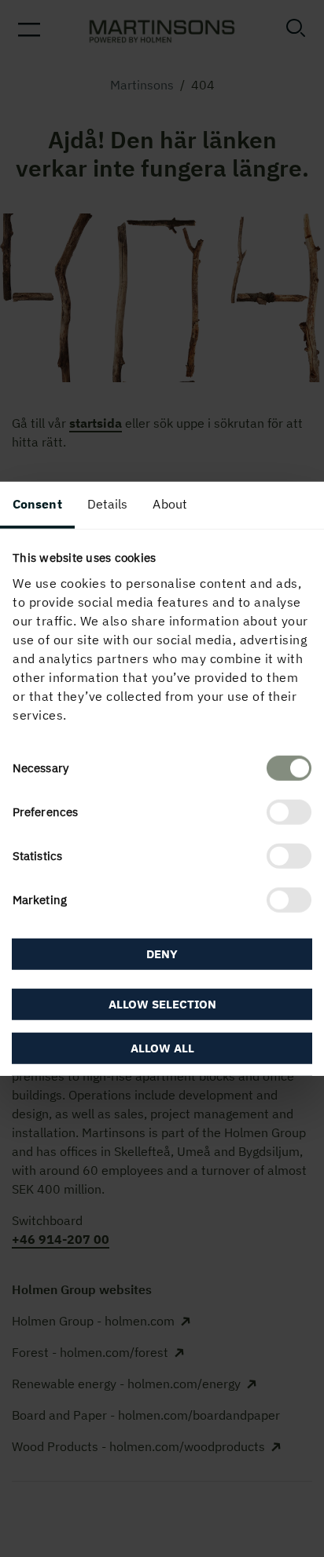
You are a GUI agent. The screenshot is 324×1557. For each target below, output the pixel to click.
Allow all (162, 1047)
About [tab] (170, 504)
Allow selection (162, 1003)
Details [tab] (107, 504)
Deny (162, 953)
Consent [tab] (37, 504)
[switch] (289, 811)
